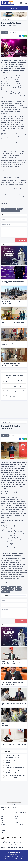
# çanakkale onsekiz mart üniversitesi (10, 210)
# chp (19, 587)
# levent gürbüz (5, 591)
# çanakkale (12, 208)
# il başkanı (18, 589)
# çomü (19, 208)
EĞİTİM (9, 19)
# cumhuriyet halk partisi (7, 589)
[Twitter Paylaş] (23, 36)
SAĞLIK (9, 803)
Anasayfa (4, 19)
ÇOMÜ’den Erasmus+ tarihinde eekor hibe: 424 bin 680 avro (14, 7)
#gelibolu (4, 208)
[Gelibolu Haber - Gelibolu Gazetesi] (7, 3)
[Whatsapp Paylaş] (25, 36)
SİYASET (9, 422)
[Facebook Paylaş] (20, 36)
